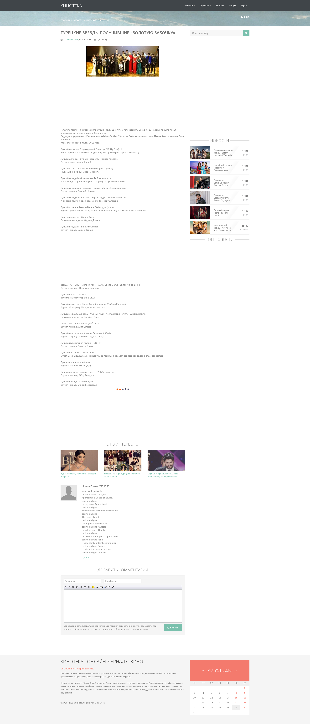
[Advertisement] (123, 102)
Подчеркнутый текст (73, 587)
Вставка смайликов (93, 587)
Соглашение (67, 668)
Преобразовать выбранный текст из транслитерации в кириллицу (109, 587)
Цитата (85, 557)
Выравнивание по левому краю (81, 587)
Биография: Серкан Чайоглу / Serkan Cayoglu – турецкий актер (222, 198)
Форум (244, 5)
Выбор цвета (97, 587)
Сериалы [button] (204, 5)
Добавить (173, 627)
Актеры (232, 5)
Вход (246, 16)
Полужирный (65, 587)
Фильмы (220, 5)
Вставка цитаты (105, 587)
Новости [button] (189, 5)
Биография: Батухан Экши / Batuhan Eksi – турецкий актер (221, 183)
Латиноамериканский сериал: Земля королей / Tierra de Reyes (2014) (223, 153)
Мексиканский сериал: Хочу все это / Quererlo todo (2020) (222, 228)
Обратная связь (85, 668)
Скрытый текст (101, 587)
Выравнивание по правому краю (89, 587)
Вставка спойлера (112, 587)
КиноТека (71, 5)
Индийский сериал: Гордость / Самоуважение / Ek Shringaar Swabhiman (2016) (223, 168)
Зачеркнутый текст (77, 587)
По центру (85, 587)
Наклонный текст (69, 587)
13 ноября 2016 (70, 39)
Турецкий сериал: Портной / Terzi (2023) (222, 213)
